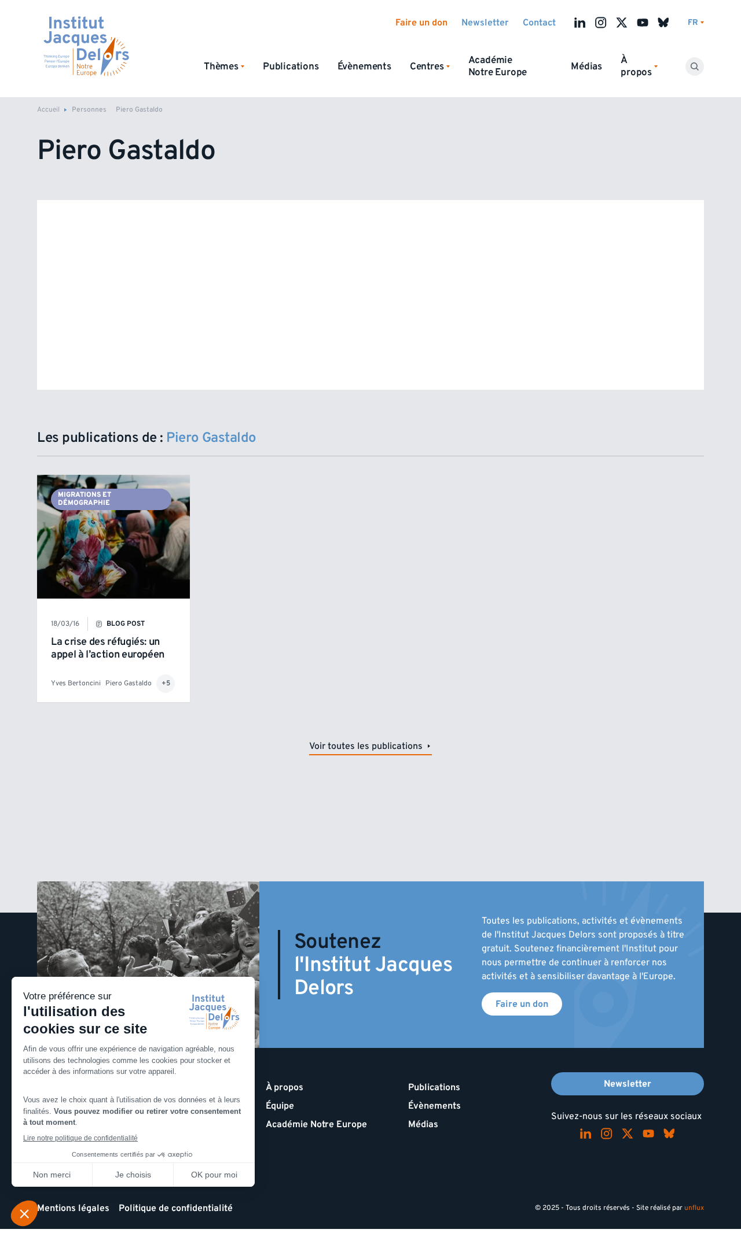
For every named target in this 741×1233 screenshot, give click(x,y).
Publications (291, 66)
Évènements (364, 66)
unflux (694, 1208)
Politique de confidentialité (176, 1208)
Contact (539, 22)
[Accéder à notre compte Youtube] (642, 22)
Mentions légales (73, 1208)
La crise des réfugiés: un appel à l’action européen (107, 648)
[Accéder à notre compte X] (622, 22)
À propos (284, 1087)
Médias (586, 66)
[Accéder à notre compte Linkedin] (580, 22)
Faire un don (421, 22)
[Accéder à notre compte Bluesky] (663, 22)
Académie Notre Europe (497, 66)
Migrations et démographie (84, 499)
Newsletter (485, 22)
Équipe (280, 1105)
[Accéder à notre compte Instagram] (601, 22)
